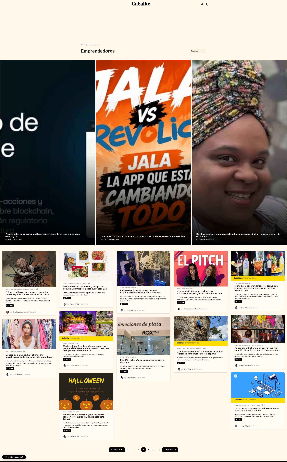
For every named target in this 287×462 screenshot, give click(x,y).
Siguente (169, 450)
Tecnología (256, 405)
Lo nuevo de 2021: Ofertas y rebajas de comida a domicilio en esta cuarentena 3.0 (85, 287)
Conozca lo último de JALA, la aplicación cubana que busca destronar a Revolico (143, 236)
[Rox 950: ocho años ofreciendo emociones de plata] (143, 336)
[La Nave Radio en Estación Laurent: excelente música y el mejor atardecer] (143, 268)
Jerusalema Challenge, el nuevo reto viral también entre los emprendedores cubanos (257, 349)
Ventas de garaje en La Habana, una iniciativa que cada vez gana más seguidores (29, 356)
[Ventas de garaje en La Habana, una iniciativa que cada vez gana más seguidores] (29, 334)
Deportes (185, 348)
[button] (79, 4)
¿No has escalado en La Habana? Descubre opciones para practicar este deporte (200, 352)
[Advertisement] (143, 25)
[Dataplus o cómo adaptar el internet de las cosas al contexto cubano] (258, 387)
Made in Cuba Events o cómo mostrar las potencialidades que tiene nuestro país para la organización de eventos (86, 348)
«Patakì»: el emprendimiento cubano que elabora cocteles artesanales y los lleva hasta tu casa (256, 288)
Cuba (7, 289)
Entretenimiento (29, 289)
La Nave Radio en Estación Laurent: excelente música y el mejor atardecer (140, 291)
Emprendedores (16, 289)
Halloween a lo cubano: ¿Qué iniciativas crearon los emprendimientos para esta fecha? (83, 417)
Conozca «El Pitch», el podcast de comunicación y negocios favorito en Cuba (199, 292)
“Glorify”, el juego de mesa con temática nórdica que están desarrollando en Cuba (27, 293)
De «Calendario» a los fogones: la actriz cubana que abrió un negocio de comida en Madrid (238, 235)
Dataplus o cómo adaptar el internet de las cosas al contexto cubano (257, 409)
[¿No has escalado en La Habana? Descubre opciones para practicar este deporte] (201, 331)
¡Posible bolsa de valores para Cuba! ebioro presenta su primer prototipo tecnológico (42, 235)
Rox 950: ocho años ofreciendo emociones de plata (142, 361)
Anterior (118, 450)
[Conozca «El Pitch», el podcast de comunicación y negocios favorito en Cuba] (201, 269)
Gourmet (83, 283)
